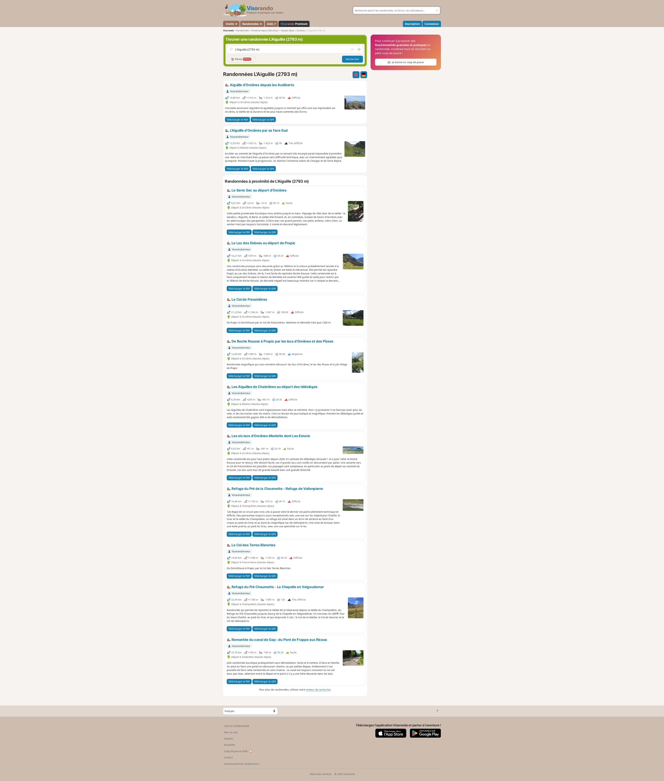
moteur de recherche (318, 689)
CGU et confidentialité (236, 726)
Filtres (242, 59)
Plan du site (231, 732)
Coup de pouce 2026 (236, 751)
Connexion (432, 24)
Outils (230, 24)
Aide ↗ (271, 24)
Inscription (412, 24)
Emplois (228, 738)
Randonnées (251, 24)
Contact (228, 757)
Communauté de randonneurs (241, 763)
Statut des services (320, 774)
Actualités (229, 744)
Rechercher (352, 59)
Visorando (228, 30)
